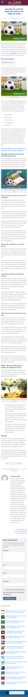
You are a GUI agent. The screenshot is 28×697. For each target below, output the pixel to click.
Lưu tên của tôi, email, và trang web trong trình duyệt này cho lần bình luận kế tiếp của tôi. (14, 592)
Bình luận (6, 550)
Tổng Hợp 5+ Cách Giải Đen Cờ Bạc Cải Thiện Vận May (16, 662)
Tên (4, 565)
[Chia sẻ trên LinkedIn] (21, 463)
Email (5, 573)
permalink (15, 470)
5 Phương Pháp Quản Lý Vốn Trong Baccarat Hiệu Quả (16, 616)
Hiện (13, 62)
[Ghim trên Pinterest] (18, 463)
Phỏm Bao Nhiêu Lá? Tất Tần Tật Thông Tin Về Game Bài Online (15, 647)
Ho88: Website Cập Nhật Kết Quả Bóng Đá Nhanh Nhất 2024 (20, 531)
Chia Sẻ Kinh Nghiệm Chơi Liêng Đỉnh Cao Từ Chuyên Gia (15, 621)
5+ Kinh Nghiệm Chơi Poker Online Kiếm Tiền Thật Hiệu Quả (15, 627)
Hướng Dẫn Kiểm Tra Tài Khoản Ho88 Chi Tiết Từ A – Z (15, 667)
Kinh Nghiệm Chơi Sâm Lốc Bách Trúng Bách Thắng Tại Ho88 (15, 632)
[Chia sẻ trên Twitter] (12, 463)
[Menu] (2, 2)
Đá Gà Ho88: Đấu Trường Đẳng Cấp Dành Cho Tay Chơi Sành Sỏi (16, 678)
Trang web (6, 581)
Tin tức (14, 7)
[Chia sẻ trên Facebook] (9, 463)
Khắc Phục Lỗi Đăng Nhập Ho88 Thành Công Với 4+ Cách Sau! (15, 657)
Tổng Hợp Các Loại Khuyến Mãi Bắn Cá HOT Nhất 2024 (16, 683)
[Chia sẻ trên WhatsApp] (7, 463)
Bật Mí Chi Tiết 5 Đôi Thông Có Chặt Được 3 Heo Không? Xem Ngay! (16, 611)
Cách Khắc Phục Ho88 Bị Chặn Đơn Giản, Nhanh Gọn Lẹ (16, 652)
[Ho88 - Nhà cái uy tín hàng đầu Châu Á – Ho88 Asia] (14, 3)
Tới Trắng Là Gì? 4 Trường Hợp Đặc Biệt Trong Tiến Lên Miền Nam (16, 642)
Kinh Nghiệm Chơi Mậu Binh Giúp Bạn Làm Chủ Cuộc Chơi (15, 637)
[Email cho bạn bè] (15, 463)
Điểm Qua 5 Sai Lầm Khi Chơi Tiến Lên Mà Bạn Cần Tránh (15, 672)
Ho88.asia (13, 53)
